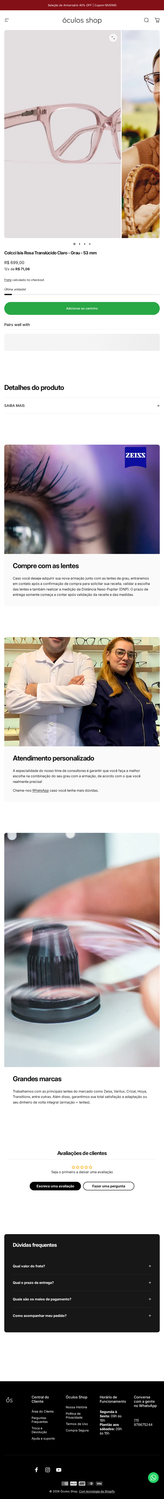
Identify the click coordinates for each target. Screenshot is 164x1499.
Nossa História (76, 1407)
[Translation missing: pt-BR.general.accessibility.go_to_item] (74, 244)
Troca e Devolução (39, 1430)
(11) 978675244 (143, 1422)
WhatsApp (40, 790)
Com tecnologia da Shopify (97, 1491)
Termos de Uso (77, 1424)
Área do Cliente (43, 1411)
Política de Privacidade (74, 1415)
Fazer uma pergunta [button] (108, 1186)
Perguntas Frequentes (40, 1420)
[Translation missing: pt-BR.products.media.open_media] (113, 37)
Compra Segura (77, 1430)
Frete (8, 280)
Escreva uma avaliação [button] (55, 1186)
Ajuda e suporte (43, 1438)
